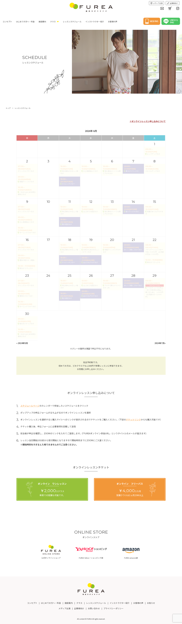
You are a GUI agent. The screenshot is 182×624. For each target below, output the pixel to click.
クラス (53, 21)
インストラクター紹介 (94, 21)
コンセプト (7, 21)
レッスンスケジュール (72, 21)
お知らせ (151, 603)
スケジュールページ (29, 405)
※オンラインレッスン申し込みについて (148, 121)
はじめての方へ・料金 (25, 21)
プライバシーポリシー (114, 608)
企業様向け (174, 3)
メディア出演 (158, 3)
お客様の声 (112, 21)
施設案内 (42, 21)
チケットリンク (133, 419)
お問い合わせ (94, 608)
